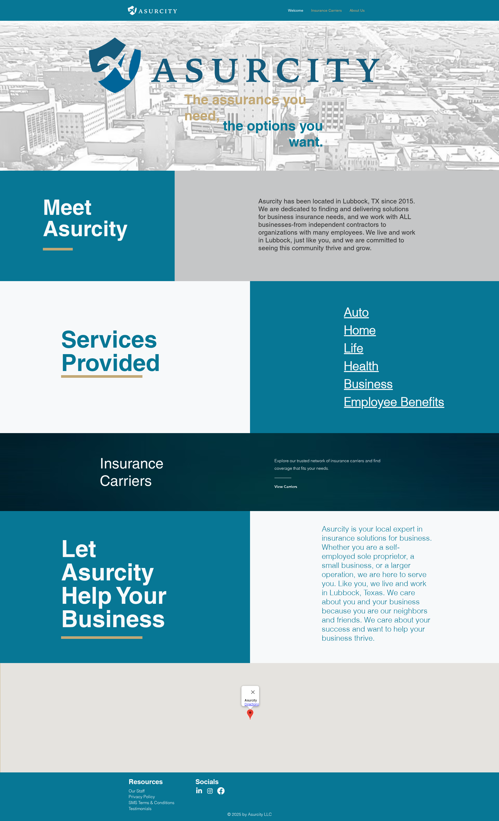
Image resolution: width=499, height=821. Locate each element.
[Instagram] (210, 790)
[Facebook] (221, 790)
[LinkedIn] (199, 790)
